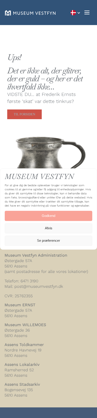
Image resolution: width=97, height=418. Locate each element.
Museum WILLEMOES (25, 324)
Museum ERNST (20, 304)
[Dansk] (75, 12)
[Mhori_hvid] (30, 12)
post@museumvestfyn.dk (38, 286)
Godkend (48, 216)
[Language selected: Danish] (75, 12)
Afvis (48, 228)
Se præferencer (48, 240)
